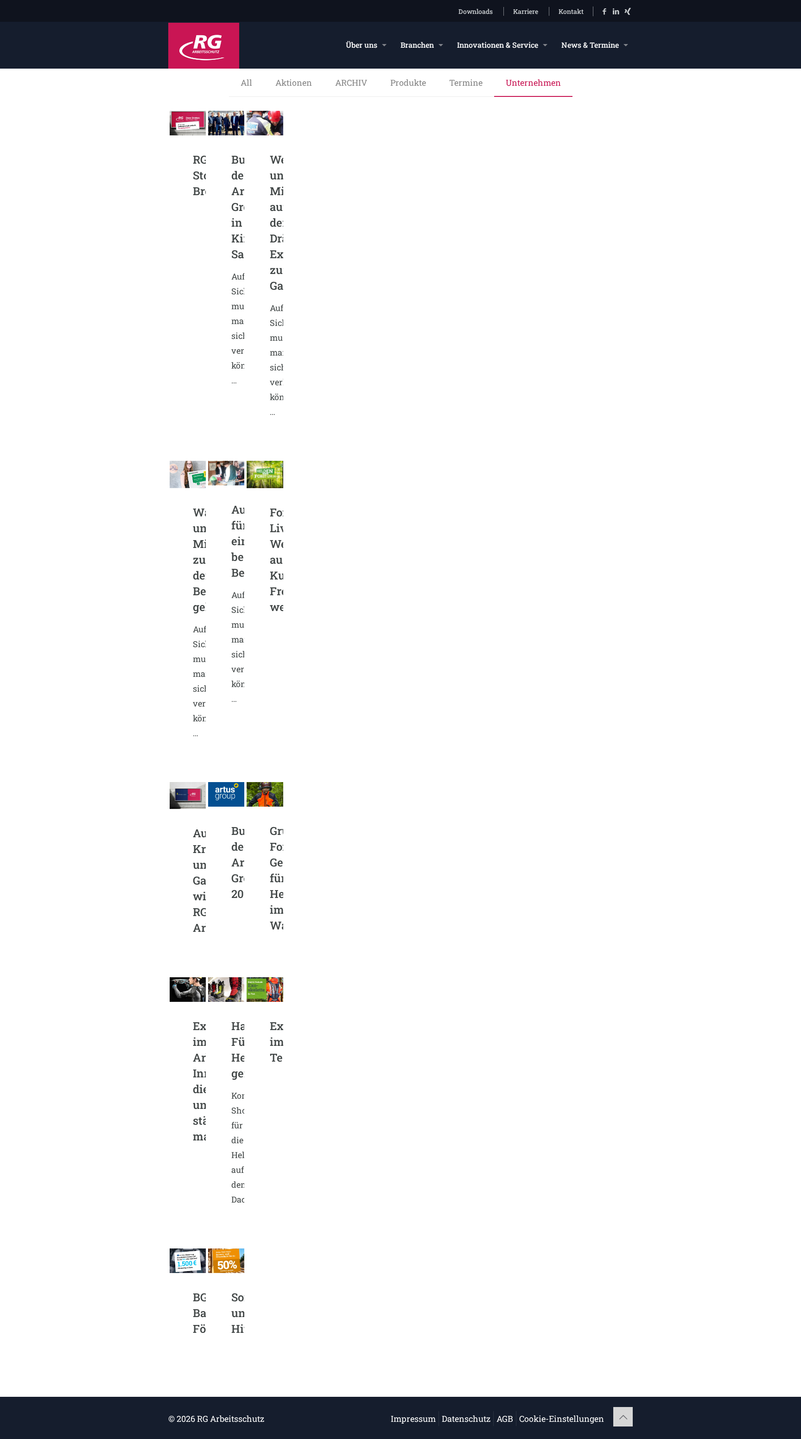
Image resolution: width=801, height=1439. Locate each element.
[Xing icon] (627, 11)
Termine (466, 82)
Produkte (408, 82)
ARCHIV (351, 82)
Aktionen (293, 82)
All (246, 82)
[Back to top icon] (623, 1416)
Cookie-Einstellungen (561, 1418)
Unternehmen (533, 82)
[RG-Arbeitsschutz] (203, 45)
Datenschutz (466, 1418)
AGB (504, 1418)
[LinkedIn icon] (615, 11)
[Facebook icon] (604, 11)
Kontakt (571, 11)
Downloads (475, 11)
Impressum (413, 1418)
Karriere (525, 11)
